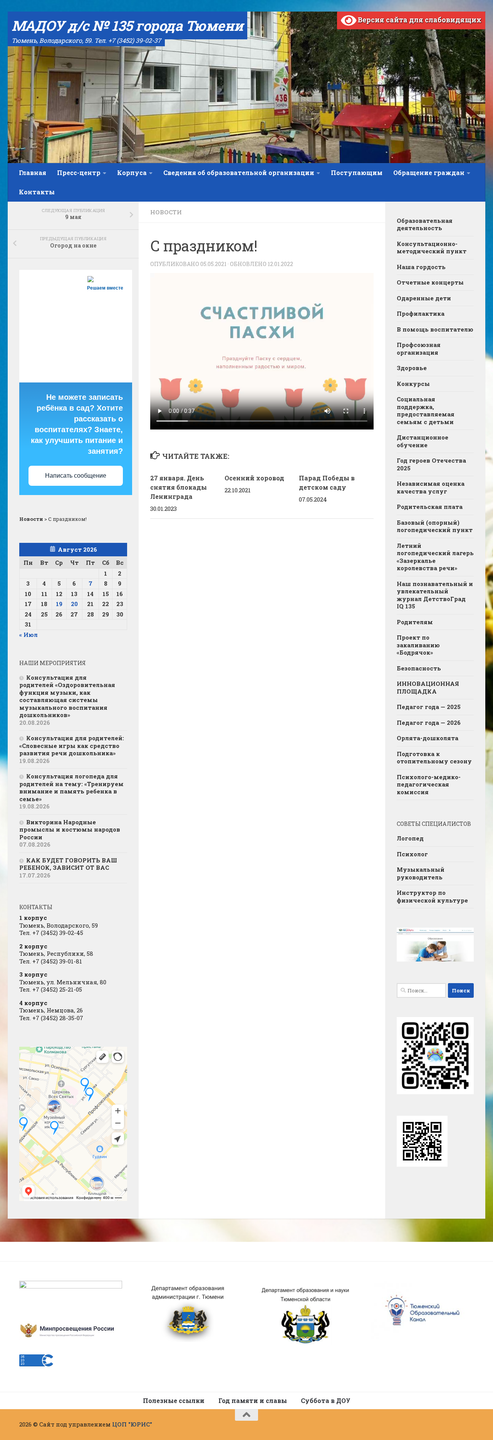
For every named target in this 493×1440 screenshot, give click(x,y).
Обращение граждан (428, 172)
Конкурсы (413, 383)
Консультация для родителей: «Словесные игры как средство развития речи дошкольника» (71, 745)
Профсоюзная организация (419, 348)
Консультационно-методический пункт (431, 247)
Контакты (37, 192)
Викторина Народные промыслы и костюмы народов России (69, 829)
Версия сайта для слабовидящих (418, 19)
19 (59, 604)
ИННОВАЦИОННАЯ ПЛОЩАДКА (428, 687)
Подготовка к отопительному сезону (434, 757)
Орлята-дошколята (427, 738)
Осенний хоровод (254, 478)
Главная (32, 172)
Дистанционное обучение (422, 441)
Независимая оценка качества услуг (430, 487)
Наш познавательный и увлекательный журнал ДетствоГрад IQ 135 (435, 595)
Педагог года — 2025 (429, 707)
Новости (166, 212)
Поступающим (356, 172)
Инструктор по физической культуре (432, 896)
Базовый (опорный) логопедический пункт (435, 526)
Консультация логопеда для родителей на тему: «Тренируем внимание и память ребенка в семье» (71, 787)
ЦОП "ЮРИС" (132, 1424)
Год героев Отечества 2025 (431, 464)
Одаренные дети (424, 298)
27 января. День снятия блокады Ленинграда (178, 487)
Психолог (412, 854)
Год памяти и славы (252, 1400)
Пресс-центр (79, 172)
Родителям (415, 622)
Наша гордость (421, 267)
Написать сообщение (75, 475)
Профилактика (420, 313)
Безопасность (419, 668)
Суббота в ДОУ (325, 1400)
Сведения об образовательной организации (238, 172)
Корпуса (132, 172)
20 (74, 604)
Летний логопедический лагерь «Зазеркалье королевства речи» (435, 557)
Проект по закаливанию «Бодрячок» (418, 644)
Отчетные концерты (430, 282)
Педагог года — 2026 (429, 722)
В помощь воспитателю (435, 329)
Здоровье (412, 368)
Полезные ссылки (174, 1400)
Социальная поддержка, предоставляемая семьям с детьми (425, 410)
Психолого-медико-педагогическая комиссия (429, 784)
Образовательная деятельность (425, 224)
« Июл (28, 634)
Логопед (410, 838)
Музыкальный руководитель (420, 873)
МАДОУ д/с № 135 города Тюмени (127, 25)
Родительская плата (430, 506)
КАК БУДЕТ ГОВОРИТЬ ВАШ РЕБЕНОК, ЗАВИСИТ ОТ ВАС (68, 864)
